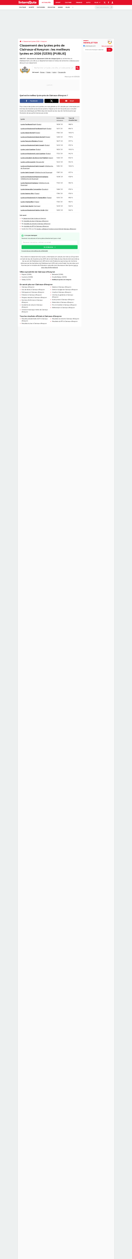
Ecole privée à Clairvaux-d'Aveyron (63, 299)
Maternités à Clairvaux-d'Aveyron (62, 302)
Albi (46, 210)
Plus (97, 2)
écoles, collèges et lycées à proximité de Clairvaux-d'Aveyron (56, 229)
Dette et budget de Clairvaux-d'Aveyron (65, 289)
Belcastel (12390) (57, 274)
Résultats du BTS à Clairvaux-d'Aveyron (64, 321)
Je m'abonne (48, 247)
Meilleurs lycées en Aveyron (61, 279)
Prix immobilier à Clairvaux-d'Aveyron (64, 305)
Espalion (45, 189)
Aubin (54, 72)
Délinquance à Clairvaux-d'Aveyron (33, 292)
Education (51, 7)
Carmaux (37, 206)
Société (31, 7)
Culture (68, 2)
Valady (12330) (26, 279)
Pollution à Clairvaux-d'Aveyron (32, 295)
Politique (22, 7)
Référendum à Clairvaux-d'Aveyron (63, 307)
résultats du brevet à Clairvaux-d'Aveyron (37, 224)
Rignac (42, 72)
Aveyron (44, 41)
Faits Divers (41, 7)
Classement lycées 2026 (31, 41)
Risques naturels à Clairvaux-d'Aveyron (34, 297)
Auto (88, 2)
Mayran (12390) (26, 274)
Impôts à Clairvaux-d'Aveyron (61, 292)
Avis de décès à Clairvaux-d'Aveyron (33, 289)
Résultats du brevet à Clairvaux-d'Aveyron (65, 319)
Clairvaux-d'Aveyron (28, 287)
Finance (79, 2)
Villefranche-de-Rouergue (43, 172)
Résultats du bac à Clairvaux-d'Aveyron (34, 323)
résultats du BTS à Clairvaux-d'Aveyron (36, 226)
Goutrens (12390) (27, 277)
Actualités (46, 2)
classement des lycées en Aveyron (34, 218)
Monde (60, 7)
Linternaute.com (90, 46)
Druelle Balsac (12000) (59, 277)
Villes (68, 7)
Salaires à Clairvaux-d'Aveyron (61, 287)
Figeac (37, 193)
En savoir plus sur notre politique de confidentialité (35, 251)
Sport (58, 2)
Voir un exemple (107, 46)
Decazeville (62, 72)
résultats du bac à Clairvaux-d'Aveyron (36, 221)
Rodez (48, 72)
